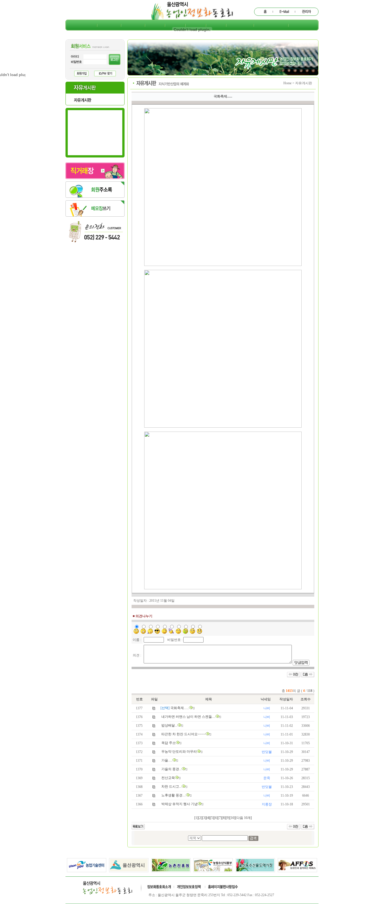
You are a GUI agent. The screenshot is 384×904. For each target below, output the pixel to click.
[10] (232, 818)
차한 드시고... (171, 786)
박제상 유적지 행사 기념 (179, 804)
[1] (196, 818)
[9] (228, 818)
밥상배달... (169, 725)
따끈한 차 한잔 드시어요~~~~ (183, 734)
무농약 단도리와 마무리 (179, 752)
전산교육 (168, 778)
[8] (224, 818)
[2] (200, 818)
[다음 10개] (243, 818)
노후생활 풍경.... (173, 795)
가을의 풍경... (171, 769)
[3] (204, 818)
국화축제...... (179, 708)
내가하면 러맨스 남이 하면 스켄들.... (188, 717)
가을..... (166, 760)
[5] (212, 818)
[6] (216, 818)
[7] (220, 818)
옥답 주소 (168, 743)
